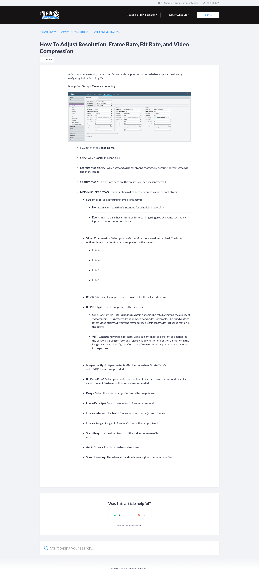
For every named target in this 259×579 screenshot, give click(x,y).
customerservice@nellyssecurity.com (179, 2)
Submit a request (179, 15)
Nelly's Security (48, 31)
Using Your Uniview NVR (106, 31)
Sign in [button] (208, 15)
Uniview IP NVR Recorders (75, 31)
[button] (118, 515)
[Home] (49, 14)
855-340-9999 (212, 2)
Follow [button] (48, 59)
